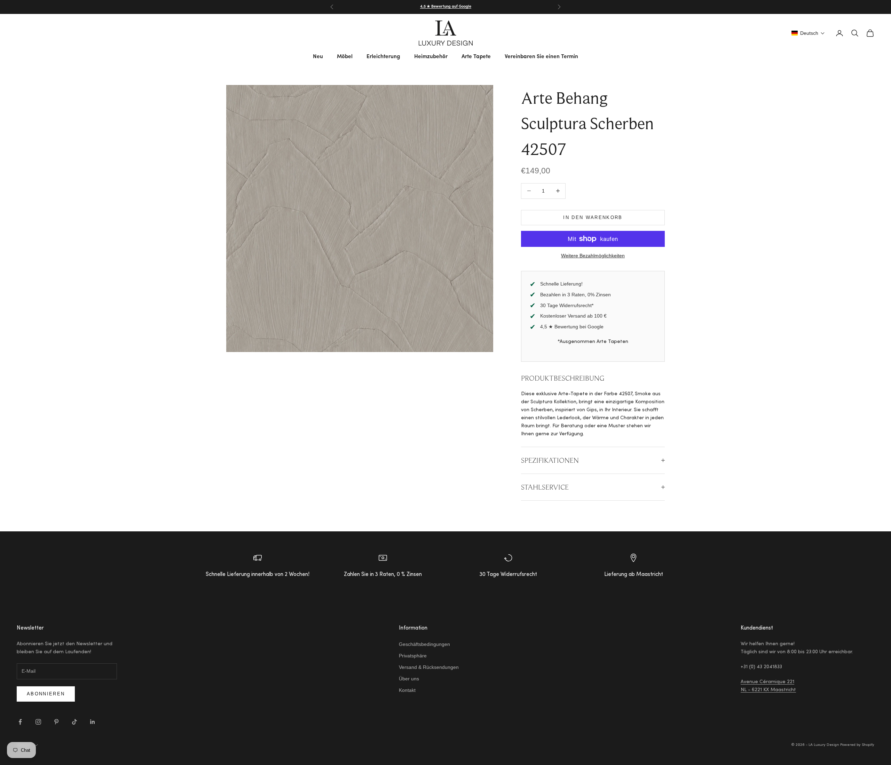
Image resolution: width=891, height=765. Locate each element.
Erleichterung (383, 57)
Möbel (345, 57)
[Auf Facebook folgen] (20, 721)
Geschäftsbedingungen (424, 644)
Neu (318, 57)
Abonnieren (46, 693)
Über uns (409, 678)
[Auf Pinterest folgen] (56, 721)
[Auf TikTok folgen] (74, 721)
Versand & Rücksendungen (429, 667)
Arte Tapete (476, 57)
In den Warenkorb (592, 217)
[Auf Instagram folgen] (38, 721)
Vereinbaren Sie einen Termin (541, 57)
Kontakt (407, 690)
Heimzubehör (431, 57)
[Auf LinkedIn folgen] (92, 721)
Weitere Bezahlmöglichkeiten (593, 255)
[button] (808, 33)
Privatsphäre (413, 655)
